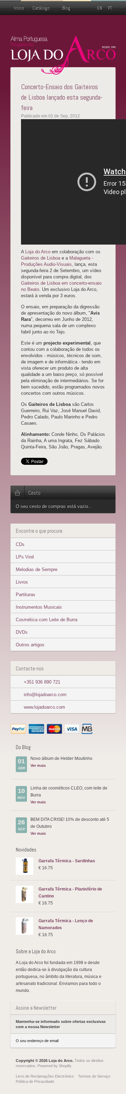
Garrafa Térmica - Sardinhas (66, 860)
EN (99, 8)
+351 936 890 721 (42, 682)
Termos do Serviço (94, 1076)
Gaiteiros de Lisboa (40, 258)
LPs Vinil (25, 557)
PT (110, 8)
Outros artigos (30, 644)
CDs (20, 544)
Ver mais (38, 765)
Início (19, 8)
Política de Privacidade (35, 1081)
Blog (66, 8)
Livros (22, 582)
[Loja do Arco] (62, 71)
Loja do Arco (37, 251)
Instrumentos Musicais (39, 607)
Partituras (25, 594)
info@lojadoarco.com (45, 694)
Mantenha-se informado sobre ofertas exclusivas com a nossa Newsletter (61, 1024)
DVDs (22, 632)
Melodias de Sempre (36, 569)
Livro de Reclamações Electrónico (45, 1076)
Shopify (65, 1066)
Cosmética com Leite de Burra (46, 619)
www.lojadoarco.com (44, 707)
